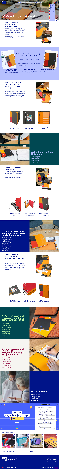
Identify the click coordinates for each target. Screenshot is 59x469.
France (51, 9)
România (51, 16)
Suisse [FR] (51, 18)
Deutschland (51, 8)
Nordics (51, 14)
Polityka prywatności (51, 467)
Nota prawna (43, 467)
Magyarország (51, 10)
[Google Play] (43, 404)
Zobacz (3, 454)
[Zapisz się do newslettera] (17, 458)
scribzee (17, 422)
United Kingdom (52, 4)
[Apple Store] (47, 404)
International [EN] (52, 11)
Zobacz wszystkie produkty (52, 432)
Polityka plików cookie (47, 467)
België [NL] (51, 6)
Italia (50, 12)
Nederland (51, 13)
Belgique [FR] (51, 5)
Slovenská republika (52, 19)
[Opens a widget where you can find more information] (56, 468)
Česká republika (52, 7)
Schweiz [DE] (51, 17)
